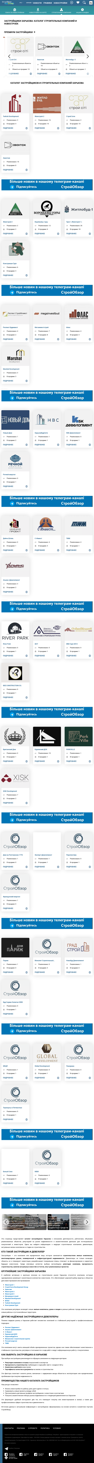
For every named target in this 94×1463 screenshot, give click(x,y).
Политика (45, 1428)
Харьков (28, 2)
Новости (37, 3)
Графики (47, 3)
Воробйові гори (71, 59)
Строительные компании (61, 12)
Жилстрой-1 (9, 1285)
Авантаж (8, 1289)
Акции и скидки (82, 12)
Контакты (9, 1428)
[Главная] (8, 2)
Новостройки (60, 3)
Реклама (21, 1428)
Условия (57, 1428)
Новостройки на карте (38, 12)
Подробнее (42, 73)
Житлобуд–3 (42, 59)
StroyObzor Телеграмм (14, 1448)
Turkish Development (12, 1303)
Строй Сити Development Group (16, 1287)
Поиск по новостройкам (14, 12)
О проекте (32, 1428)
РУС (21, 2)
